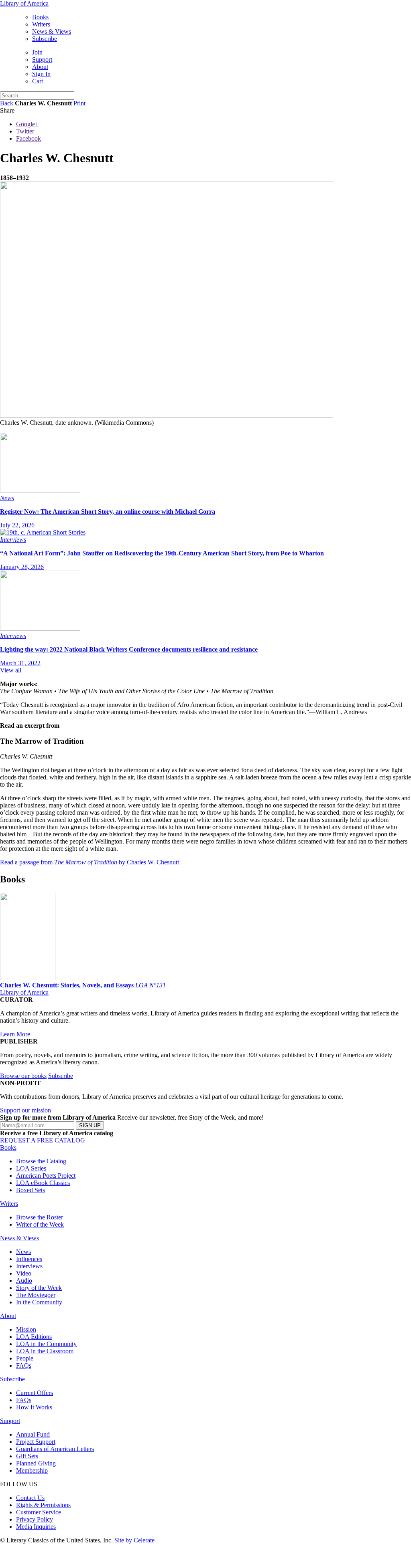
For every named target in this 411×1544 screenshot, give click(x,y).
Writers (41, 24)
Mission (26, 1329)
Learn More (15, 1034)
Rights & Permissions (43, 1505)
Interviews (29, 1266)
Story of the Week (39, 1287)
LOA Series (31, 1168)
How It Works (34, 1407)
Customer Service (38, 1512)
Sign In (41, 74)
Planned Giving (36, 1463)
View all (10, 670)
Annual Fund (33, 1434)
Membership (32, 1470)
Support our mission (25, 1110)
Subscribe (44, 38)
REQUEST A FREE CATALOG (42, 1140)
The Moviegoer (35, 1295)
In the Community (39, 1302)
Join (37, 52)
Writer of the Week (40, 1224)
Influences (29, 1258)
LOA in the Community (46, 1343)
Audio (24, 1280)
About (40, 66)
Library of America (24, 3)
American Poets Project (45, 1175)
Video (23, 1273)
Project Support (35, 1441)
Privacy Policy (34, 1519)
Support (42, 59)
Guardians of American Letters (55, 1448)
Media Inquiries (36, 1526)
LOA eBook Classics (43, 1182)
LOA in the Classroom (44, 1351)
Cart (37, 81)
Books (40, 17)
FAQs (23, 1365)
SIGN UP (90, 1125)
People (24, 1358)
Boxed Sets (30, 1190)
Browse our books (23, 1075)
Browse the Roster (39, 1217)
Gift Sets (27, 1456)
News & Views (51, 31)
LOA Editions (34, 1336)
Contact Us (30, 1497)
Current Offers (34, 1392)
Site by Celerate (134, 1540)
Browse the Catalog (41, 1161)
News (23, 1251)
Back (6, 103)
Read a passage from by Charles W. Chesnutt (89, 862)
